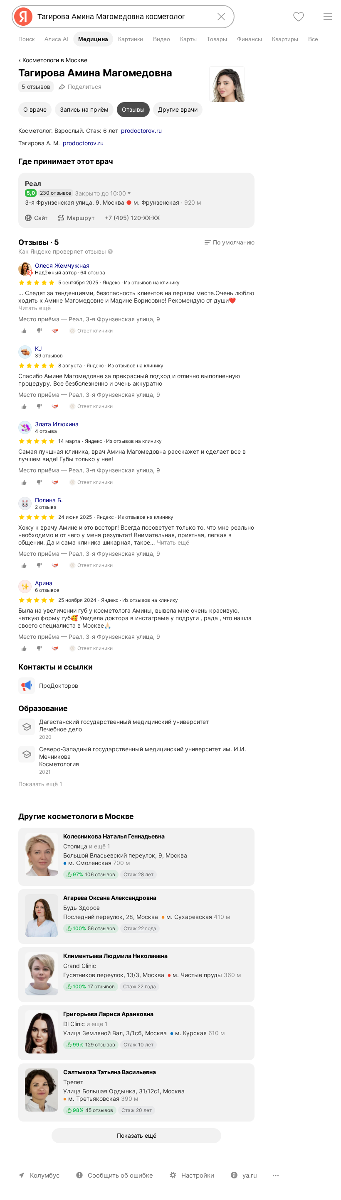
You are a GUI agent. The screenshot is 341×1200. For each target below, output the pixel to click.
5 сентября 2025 (78, 282)
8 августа (70, 365)
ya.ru (249, 1175)
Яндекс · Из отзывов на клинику (141, 282)
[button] (39, 218)
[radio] (24, 331)
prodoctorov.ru (141, 130)
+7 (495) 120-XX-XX (132, 217)
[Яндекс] (23, 16)
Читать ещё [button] (173, 542)
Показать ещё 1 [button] (40, 783)
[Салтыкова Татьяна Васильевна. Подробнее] (136, 1091)
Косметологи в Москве (54, 60)
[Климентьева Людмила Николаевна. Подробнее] (136, 973)
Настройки (197, 1175)
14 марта (69, 441)
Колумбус (44, 1175)
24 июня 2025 (75, 517)
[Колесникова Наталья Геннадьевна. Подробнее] (136, 856)
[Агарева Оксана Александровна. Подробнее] (136, 915)
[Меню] (327, 16)
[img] (36, 282)
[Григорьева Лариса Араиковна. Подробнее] (136, 1031)
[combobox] (121, 16)
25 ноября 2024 (77, 600)
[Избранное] (298, 16)
